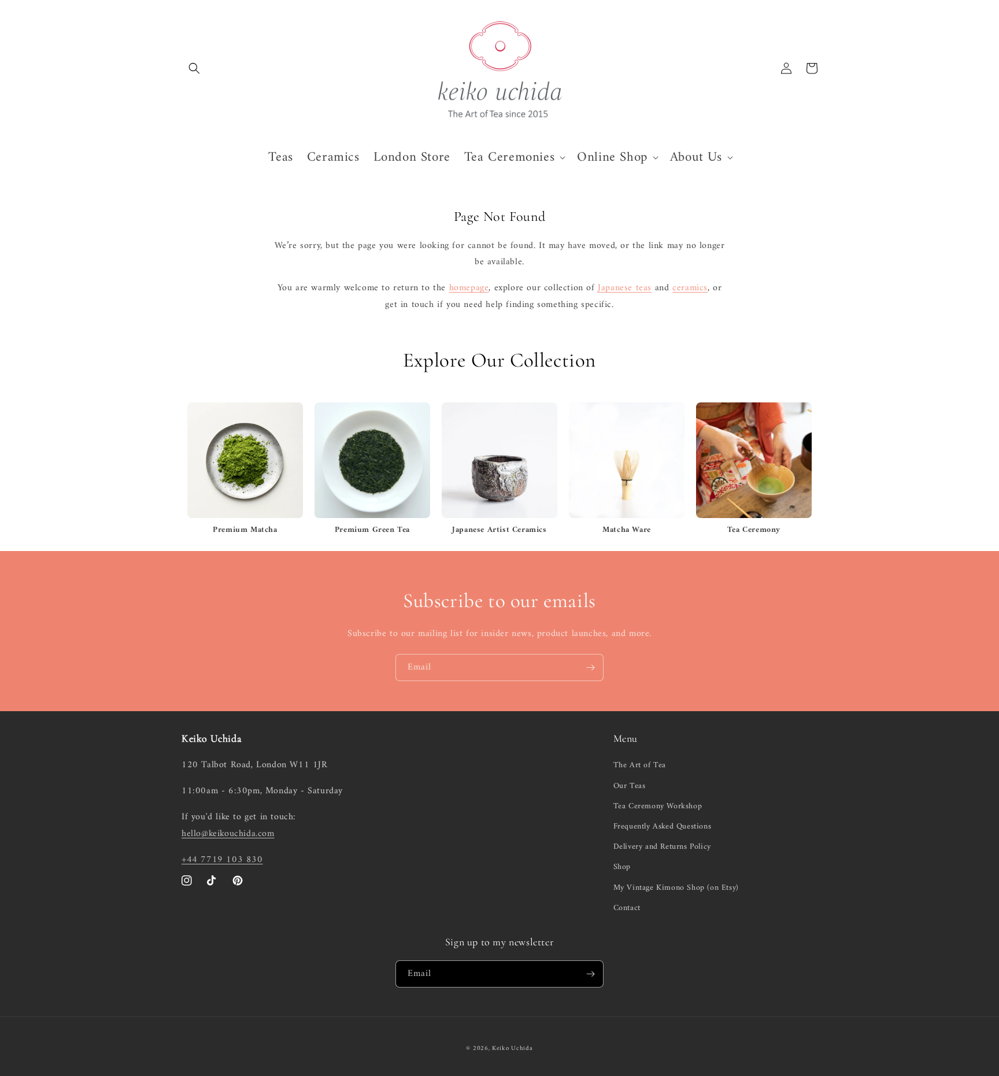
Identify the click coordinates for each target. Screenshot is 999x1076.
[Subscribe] (590, 667)
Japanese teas (625, 288)
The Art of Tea (639, 765)
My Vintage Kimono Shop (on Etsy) (676, 888)
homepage (469, 288)
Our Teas (629, 786)
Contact (627, 908)
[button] (194, 68)
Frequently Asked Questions (662, 826)
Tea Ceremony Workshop (657, 806)
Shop (622, 867)
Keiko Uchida (512, 1048)
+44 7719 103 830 (222, 860)
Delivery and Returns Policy (662, 847)
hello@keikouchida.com (228, 834)
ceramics (690, 288)
